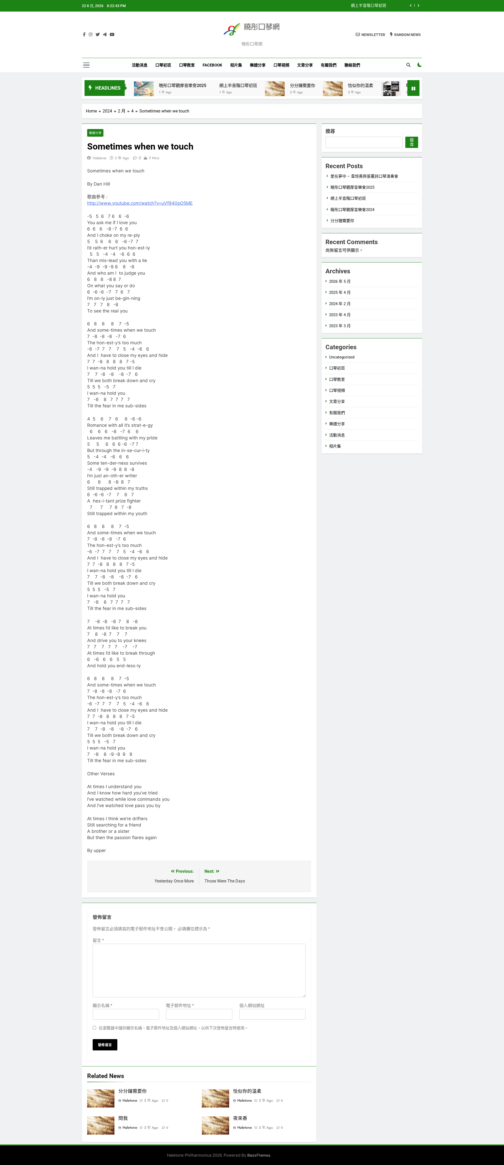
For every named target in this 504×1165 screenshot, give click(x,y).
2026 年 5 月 (340, 281)
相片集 (236, 65)
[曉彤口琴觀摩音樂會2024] (367, 91)
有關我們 (329, 65)
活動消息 (140, 65)
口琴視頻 (281, 65)
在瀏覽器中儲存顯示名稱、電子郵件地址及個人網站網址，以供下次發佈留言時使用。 (173, 1028)
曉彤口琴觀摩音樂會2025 (158, 85)
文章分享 (305, 65)
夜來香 (240, 1118)
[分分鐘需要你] (251, 91)
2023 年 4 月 (340, 314)
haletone (99, 158)
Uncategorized (341, 357)
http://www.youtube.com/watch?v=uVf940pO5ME (140, 203)
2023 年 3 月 (340, 326)
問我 (123, 1118)
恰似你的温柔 (336, 85)
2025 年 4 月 (340, 292)
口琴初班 (163, 65)
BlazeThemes (258, 1155)
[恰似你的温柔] (309, 91)
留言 (98, 940)
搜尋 (330, 131)
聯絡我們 (352, 65)
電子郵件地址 (180, 1005)
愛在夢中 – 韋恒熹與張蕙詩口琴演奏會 (364, 176)
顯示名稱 (102, 1005)
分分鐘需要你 (278, 85)
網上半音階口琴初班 (368, 6)
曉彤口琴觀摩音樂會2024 (405, 85)
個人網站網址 (252, 1005)
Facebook (212, 65)
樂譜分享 (258, 65)
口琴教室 (187, 65)
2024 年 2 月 (340, 303)
